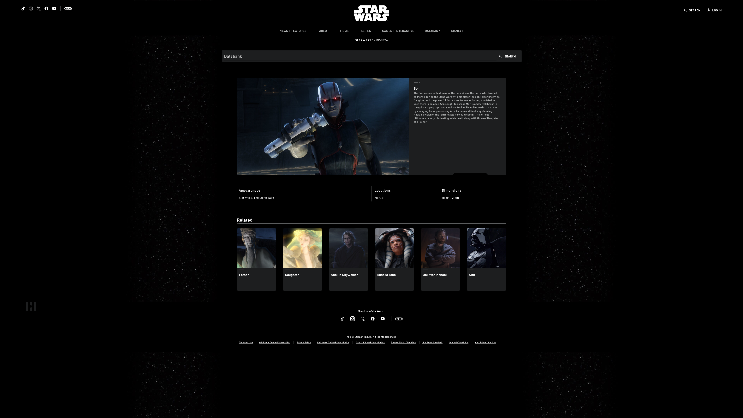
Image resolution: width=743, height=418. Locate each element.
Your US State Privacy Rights (370, 342)
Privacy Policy (304, 342)
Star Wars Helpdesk (432, 342)
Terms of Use (246, 342)
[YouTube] (54, 8)
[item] (293, 31)
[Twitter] (39, 8)
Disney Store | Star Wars (403, 342)
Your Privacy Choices (485, 342)
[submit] (685, 10)
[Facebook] (46, 8)
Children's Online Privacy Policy (333, 342)
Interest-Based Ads (458, 342)
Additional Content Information (274, 342)
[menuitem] (322, 31)
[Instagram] (31, 8)
